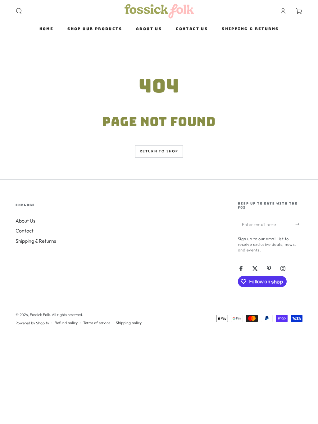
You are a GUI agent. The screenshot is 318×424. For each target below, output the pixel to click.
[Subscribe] (298, 224)
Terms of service (96, 322)
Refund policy (66, 322)
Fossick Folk (40, 314)
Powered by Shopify (32, 323)
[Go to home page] (159, 11)
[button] (19, 11)
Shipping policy (129, 322)
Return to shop (159, 151)
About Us (25, 221)
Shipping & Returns (36, 241)
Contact (25, 231)
